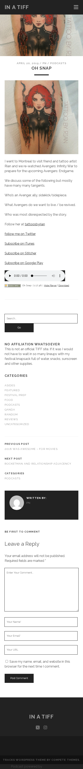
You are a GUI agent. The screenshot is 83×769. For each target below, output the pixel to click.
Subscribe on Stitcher (20, 253)
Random (11, 414)
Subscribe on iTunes (19, 244)
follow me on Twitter (20, 234)
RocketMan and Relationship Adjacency (38, 463)
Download (63, 285)
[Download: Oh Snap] (13, 285)
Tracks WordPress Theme (24, 759)
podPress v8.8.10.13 (57, 766)
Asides (10, 385)
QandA (10, 409)
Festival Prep (15, 395)
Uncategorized (17, 424)
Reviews (11, 419)
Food (9, 399)
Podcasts (58, 63)
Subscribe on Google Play (24, 263)
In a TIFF (17, 7)
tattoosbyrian (35, 224)
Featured (12, 390)
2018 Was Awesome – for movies (31, 448)
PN (45, 63)
